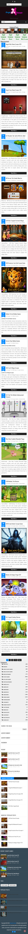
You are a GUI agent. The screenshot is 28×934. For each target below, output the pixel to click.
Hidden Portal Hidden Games (13, 314)
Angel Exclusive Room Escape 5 (15, 830)
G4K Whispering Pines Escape (15, 912)
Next (20, 660)
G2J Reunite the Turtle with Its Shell (15, 136)
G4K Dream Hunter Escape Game (14, 524)
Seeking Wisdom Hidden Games (15, 900)
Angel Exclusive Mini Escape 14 (15, 906)
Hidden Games (15, 316)
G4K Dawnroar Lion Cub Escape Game (15, 263)
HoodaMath (6, 702)
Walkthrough (6, 717)
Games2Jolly (22, 138)
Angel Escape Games (7, 671)
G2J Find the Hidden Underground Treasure (15, 396)
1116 (15, 660)
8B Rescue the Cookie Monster (14, 178)
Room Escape (6, 712)
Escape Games (15, 138)
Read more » (14, 85)
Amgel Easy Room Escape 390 (15, 794)
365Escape (14, 370)
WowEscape (21, 441)
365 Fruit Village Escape (12, 368)
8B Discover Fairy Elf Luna (14, 836)
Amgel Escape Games (17, 46)
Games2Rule (22, 222)
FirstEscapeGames (7, 682)
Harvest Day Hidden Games (13, 341)
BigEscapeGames (7, 674)
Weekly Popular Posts (7, 779)
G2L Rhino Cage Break (13, 806)
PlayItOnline (6, 707)
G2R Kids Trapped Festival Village (15, 221)
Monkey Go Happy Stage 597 (13, 575)
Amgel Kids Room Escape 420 (13, 44)
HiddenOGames (6, 699)
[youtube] (15, 1)
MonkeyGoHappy (23, 576)
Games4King (22, 265)
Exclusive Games (7, 679)
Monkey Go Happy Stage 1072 (15, 842)
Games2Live (22, 619)
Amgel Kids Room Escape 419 (15, 800)
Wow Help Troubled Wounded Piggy (15, 439)
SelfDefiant (6, 715)
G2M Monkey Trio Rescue (12, 481)
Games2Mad (22, 483)
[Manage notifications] (25, 931)
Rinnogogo (5, 709)
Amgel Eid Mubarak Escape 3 (15, 787)
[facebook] (12, 1)
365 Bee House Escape (13, 781)
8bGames (14, 180)
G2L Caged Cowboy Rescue (13, 617)
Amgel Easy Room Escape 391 (13, 90)
